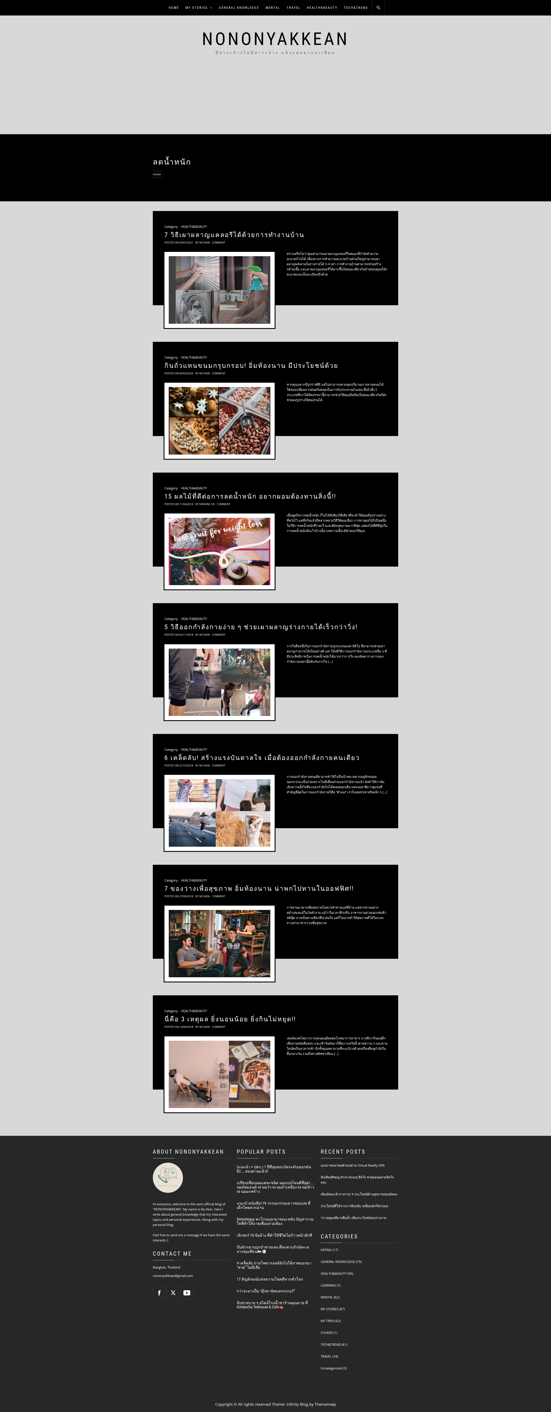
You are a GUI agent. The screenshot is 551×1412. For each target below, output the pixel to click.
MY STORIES (197, 8)
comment (218, 242)
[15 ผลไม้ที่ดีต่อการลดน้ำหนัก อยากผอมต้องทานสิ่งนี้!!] (220, 551)
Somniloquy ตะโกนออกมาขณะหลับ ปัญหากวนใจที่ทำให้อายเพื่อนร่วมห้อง (275, 1221)
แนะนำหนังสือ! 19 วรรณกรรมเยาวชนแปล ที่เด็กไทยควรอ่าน (273, 1205)
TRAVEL (293, 8)
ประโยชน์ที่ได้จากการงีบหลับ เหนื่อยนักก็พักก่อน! (354, 1206)
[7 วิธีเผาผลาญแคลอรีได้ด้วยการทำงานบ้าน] (220, 290)
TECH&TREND (356, 8)
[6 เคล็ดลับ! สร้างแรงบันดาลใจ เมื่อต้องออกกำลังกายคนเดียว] (220, 813)
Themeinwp (325, 1404)
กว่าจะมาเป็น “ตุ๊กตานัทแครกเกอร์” (266, 1291)
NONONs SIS (207, 504)
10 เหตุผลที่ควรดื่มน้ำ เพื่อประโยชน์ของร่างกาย (353, 1218)
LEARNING (328, 1285)
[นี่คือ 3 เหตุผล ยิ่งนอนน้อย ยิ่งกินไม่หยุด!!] (220, 1074)
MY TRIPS (327, 1321)
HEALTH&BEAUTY (322, 8)
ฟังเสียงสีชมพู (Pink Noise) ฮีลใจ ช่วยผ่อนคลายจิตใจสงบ (357, 1179)
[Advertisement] (275, 102)
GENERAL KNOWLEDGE (239, 8)
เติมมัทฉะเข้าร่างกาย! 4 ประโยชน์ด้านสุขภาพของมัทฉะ (359, 1194)
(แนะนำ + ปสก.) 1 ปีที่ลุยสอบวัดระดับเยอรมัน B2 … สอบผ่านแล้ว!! (274, 1169)
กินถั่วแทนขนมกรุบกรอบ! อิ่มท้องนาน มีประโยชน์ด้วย (251, 365)
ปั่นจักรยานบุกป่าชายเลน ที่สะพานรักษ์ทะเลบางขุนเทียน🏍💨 (273, 1249)
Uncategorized (331, 1368)
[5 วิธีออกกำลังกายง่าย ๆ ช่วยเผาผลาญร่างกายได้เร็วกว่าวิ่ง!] (220, 682)
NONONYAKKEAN (275, 39)
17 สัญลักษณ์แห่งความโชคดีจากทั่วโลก (270, 1279)
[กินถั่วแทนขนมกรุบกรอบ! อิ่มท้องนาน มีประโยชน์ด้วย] (220, 421)
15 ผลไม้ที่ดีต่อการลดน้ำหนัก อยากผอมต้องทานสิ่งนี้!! (250, 496)
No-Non (204, 242)
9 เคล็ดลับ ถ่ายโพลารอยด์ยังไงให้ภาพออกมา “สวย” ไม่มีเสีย (274, 1265)
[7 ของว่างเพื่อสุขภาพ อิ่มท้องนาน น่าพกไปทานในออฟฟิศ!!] (220, 944)
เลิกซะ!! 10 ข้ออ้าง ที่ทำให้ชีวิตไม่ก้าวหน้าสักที (274, 1235)
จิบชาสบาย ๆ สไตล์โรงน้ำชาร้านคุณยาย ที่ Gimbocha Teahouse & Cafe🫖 (272, 1305)
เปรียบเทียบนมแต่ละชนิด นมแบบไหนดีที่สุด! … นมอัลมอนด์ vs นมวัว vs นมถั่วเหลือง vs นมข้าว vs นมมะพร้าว (275, 1187)
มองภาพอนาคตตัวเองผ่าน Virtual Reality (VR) (352, 1165)
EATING (326, 1250)
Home (174, 8)
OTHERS (327, 1332)
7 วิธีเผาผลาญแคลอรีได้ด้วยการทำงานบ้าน (234, 235)
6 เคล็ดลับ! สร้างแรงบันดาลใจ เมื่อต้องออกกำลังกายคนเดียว (262, 757)
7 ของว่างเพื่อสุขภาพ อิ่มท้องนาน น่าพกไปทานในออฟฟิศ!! (259, 888)
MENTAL (273, 8)
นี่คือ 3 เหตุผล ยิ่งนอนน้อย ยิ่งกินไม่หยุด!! (230, 1019)
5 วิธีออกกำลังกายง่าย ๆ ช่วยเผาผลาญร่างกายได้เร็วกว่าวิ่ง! (261, 627)
